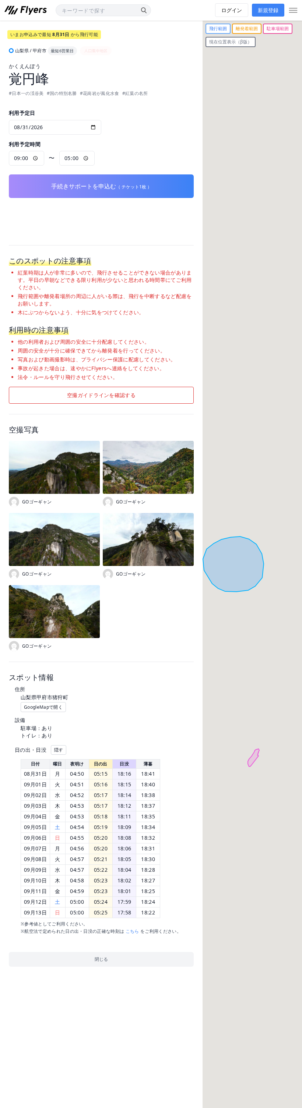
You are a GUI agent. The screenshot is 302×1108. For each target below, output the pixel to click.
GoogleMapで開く (43, 707)
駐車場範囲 (278, 28)
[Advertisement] (101, 216)
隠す (58, 750)
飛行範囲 (218, 28)
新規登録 (268, 10)
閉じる (101, 959)
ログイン (231, 10)
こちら (132, 931)
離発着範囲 (247, 28)
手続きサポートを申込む (101, 186)
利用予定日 (22, 112)
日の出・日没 (30, 749)
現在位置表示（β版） (230, 42)
